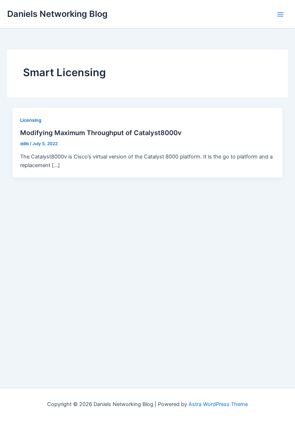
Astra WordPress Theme (218, 404)
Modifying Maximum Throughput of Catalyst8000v (101, 133)
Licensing (30, 120)
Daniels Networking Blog (57, 14)
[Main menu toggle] (280, 14)
